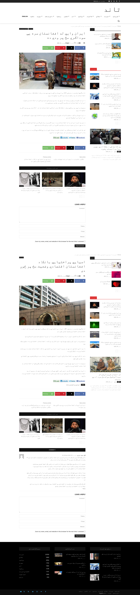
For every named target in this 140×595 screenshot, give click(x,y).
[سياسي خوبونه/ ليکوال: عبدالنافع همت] (116, 55)
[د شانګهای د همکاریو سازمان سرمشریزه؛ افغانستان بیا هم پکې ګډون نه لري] (94, 116)
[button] (118, 21)
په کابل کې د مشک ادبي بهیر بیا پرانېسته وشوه (107, 147)
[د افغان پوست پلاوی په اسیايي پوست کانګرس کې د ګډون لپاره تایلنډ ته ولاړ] (94, 96)
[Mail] (32, 591)
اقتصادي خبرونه (106, 26)
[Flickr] (41, 591)
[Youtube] (109, 1)
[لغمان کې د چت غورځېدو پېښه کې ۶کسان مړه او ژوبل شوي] (58, 555)
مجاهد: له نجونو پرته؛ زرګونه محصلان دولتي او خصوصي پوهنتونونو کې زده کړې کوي (75, 190)
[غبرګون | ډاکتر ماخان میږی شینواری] (116, 46)
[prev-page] (83, 196)
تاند (115, 151)
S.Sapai (67, 43)
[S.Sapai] (75, 43)
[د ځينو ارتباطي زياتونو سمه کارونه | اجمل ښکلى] (116, 36)
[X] (111, 1)
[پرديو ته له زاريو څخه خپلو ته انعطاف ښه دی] (58, 573)
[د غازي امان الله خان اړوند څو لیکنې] (94, 556)
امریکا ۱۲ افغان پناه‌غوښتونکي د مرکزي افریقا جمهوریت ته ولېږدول (53, 190)
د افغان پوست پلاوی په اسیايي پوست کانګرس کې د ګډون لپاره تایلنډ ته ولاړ (112, 95)
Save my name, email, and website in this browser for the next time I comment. (59, 241)
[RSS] (28, 591)
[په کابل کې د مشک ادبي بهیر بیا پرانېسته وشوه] (105, 136)
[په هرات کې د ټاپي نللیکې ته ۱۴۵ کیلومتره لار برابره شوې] (94, 76)
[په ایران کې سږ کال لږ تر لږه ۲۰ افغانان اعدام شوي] (94, 106)
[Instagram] (117, 1)
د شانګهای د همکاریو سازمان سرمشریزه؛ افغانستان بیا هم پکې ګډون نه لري (111, 115)
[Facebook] (119, 1)
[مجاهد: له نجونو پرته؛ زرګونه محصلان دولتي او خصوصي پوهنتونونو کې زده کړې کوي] (75, 179)
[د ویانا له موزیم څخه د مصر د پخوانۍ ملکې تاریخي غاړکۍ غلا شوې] (29, 179)
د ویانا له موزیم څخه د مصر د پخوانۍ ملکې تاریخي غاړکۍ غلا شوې (30, 190)
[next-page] (80, 196)
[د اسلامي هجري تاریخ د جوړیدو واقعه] (58, 564)
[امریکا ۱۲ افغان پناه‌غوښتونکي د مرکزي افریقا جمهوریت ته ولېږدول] (52, 179)
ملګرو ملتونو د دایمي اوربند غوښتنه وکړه (69, 159)
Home (119, 26)
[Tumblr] (114, 1)
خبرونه (114, 26)
